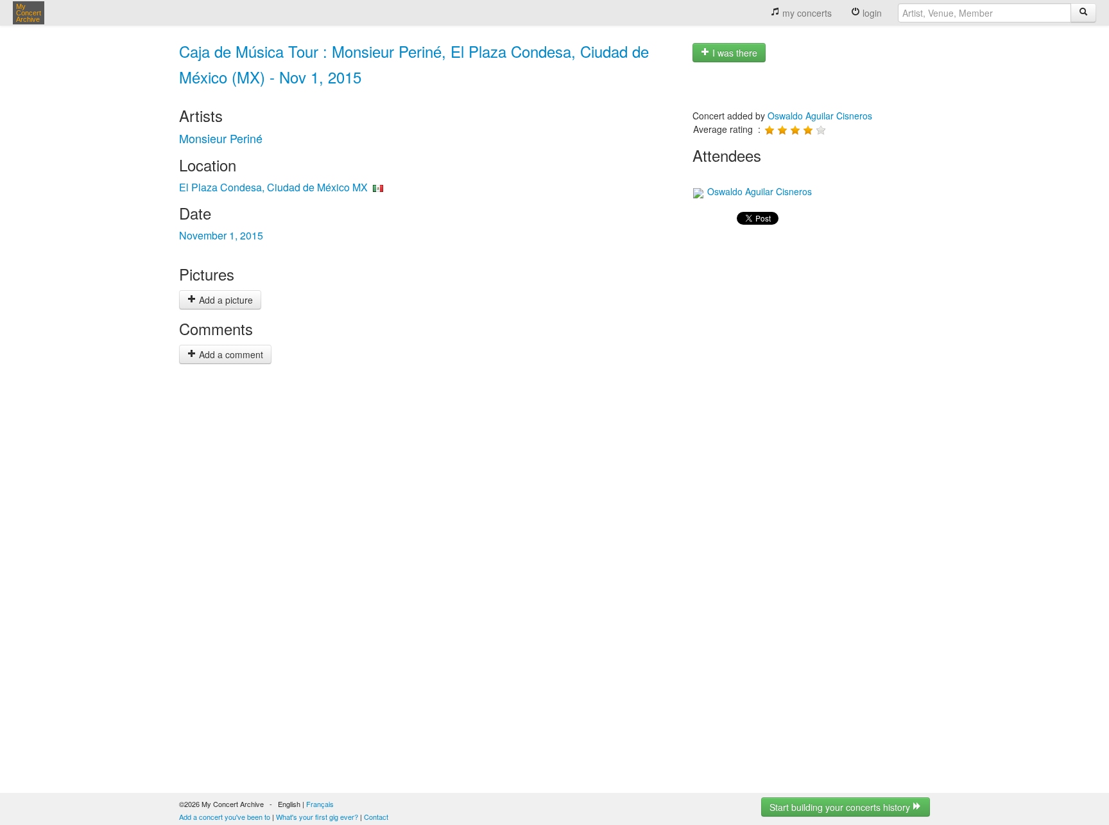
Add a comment (229, 354)
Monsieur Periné (220, 138)
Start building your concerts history (841, 807)
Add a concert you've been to (224, 817)
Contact (376, 817)
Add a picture (224, 299)
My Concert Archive (28, 13)
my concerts (806, 12)
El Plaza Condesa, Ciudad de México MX (273, 187)
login (871, 12)
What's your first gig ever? (317, 817)
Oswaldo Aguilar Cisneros (820, 115)
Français (320, 804)
